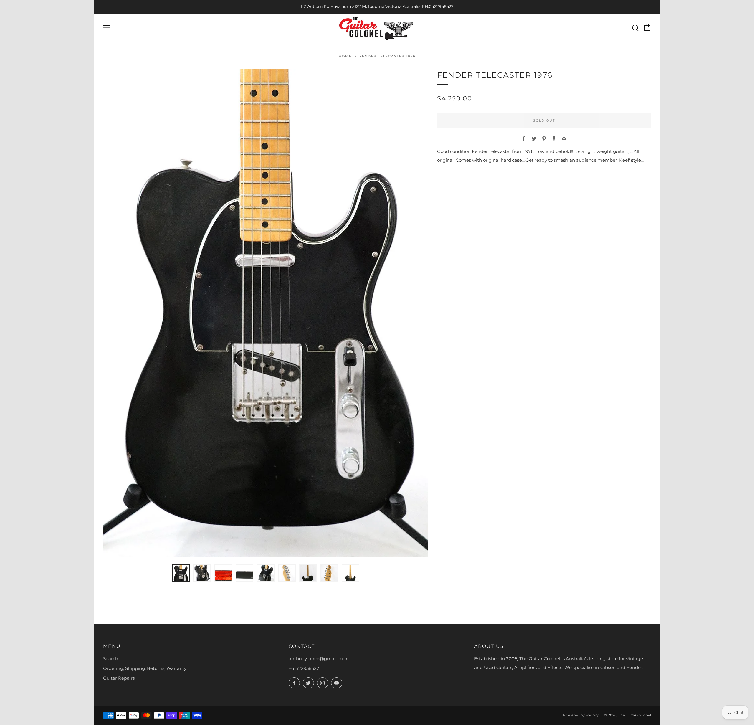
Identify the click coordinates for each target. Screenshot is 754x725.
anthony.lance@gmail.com (318, 658)
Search (110, 658)
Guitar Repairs (119, 678)
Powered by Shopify (581, 715)
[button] (181, 573)
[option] (265, 313)
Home (345, 56)
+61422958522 (304, 668)
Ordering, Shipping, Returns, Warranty (144, 668)
